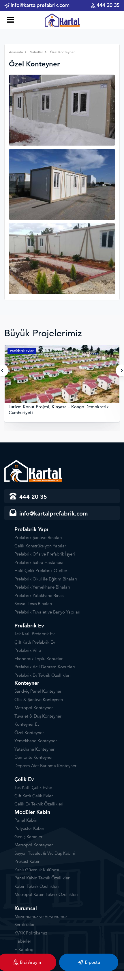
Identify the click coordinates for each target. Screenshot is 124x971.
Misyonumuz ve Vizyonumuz (40, 916)
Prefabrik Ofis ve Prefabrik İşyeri (44, 554)
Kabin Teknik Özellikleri (36, 886)
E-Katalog (23, 949)
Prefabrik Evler (22, 351)
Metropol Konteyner (33, 708)
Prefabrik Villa (27, 650)
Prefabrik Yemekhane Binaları (42, 587)
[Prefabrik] (62, 20)
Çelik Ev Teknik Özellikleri (38, 804)
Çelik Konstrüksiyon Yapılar (40, 546)
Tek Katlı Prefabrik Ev (34, 634)
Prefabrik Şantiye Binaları (38, 537)
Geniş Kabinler (28, 837)
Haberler (22, 941)
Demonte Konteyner (33, 757)
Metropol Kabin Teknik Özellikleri (46, 894)
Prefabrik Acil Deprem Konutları (44, 667)
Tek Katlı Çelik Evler (33, 787)
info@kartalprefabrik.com (40, 5)
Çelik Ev (24, 779)
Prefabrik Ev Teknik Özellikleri (42, 675)
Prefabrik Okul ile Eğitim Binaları (45, 579)
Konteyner (26, 683)
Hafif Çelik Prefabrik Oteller (40, 570)
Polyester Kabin (29, 828)
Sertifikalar (24, 925)
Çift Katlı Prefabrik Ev (34, 642)
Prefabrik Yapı (31, 529)
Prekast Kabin (27, 861)
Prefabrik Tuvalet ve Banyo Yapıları (47, 612)
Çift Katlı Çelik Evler (33, 796)
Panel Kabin (25, 820)
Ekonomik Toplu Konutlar (38, 659)
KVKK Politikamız (30, 933)
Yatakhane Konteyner (34, 749)
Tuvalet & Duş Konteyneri (38, 716)
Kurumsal (25, 908)
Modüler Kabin (32, 812)
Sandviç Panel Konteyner (37, 691)
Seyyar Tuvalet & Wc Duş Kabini (44, 853)
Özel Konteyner (29, 733)
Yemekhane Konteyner (35, 741)
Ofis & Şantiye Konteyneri (38, 700)
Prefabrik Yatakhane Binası (39, 595)
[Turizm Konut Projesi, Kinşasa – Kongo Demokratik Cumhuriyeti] (62, 374)
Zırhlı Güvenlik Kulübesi (36, 870)
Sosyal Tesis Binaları (33, 604)
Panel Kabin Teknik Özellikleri (42, 878)
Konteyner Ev (27, 724)
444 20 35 (108, 5)
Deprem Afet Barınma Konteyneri (46, 766)
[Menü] (9, 20)
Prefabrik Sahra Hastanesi (38, 562)
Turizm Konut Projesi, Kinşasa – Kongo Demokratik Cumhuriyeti (59, 409)
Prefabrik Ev (29, 625)
